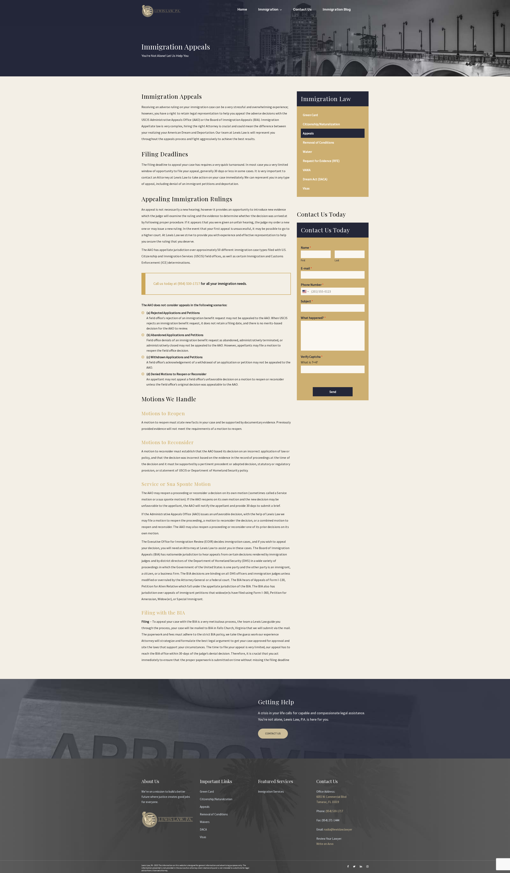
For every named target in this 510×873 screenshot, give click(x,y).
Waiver (307, 152)
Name (306, 248)
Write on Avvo (324, 844)
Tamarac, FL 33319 (327, 802)
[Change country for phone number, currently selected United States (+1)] (305, 291)
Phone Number (312, 285)
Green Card (310, 115)
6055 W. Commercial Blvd (331, 797)
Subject (307, 301)
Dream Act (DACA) (315, 179)
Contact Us (302, 9)
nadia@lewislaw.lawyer (338, 829)
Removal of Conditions (318, 142)
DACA (203, 829)
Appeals (308, 133)
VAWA (307, 170)
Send (333, 392)
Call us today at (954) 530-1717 (176, 283)
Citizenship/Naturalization (321, 124)
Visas (306, 188)
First (303, 260)
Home (242, 9)
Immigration (268, 9)
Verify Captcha (312, 357)
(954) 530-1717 (334, 811)
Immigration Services (271, 791)
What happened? (313, 318)
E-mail (306, 268)
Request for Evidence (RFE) (321, 161)
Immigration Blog (337, 9)
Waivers (205, 822)
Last (337, 260)
